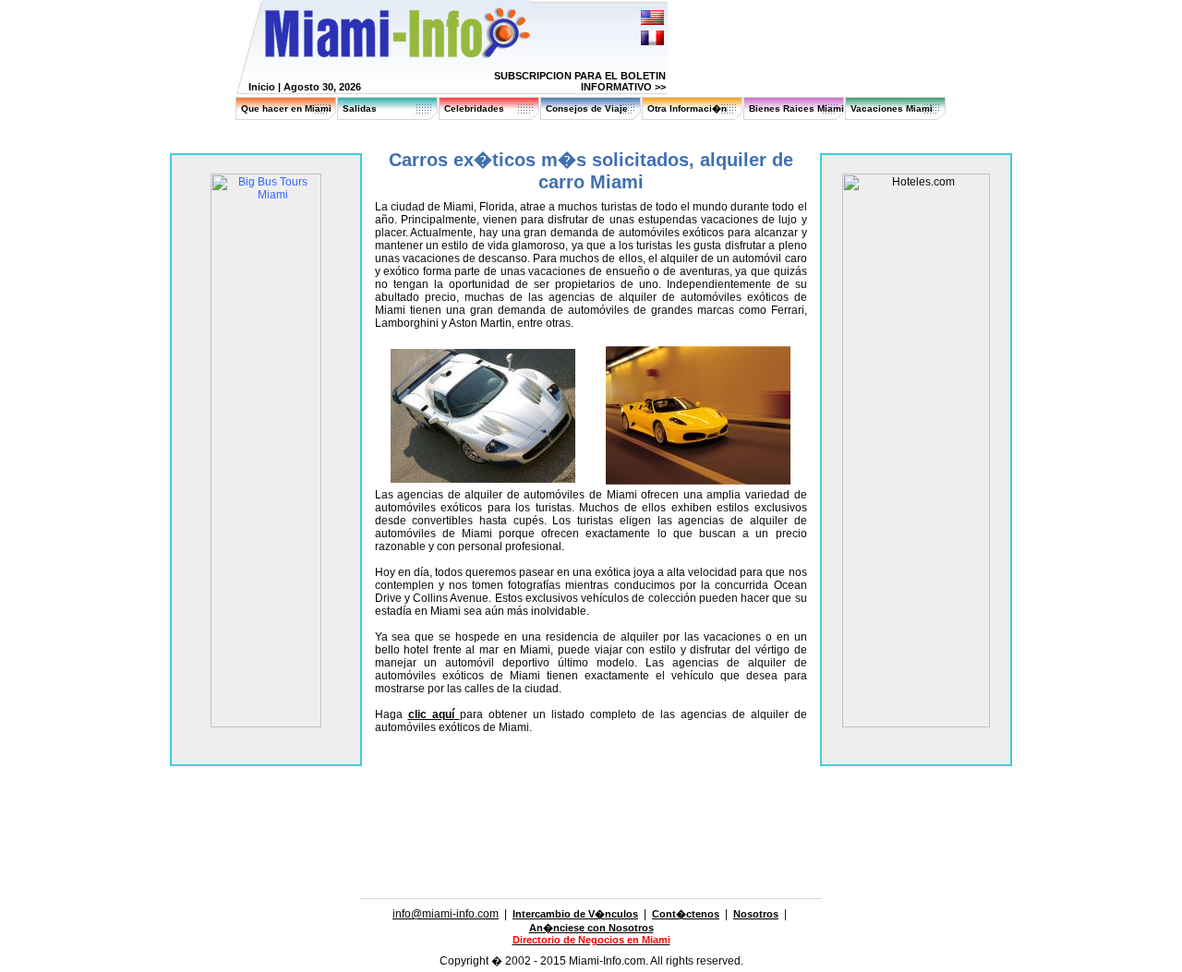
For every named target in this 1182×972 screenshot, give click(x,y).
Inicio (261, 86)
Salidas (360, 108)
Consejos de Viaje (587, 108)
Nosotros (755, 913)
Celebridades (474, 108)
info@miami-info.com (445, 913)
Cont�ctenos (685, 913)
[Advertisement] (591, 782)
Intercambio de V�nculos (575, 913)
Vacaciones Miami (891, 108)
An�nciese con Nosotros (591, 927)
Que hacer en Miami (286, 108)
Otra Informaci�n (687, 108)
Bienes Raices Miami (796, 108)
